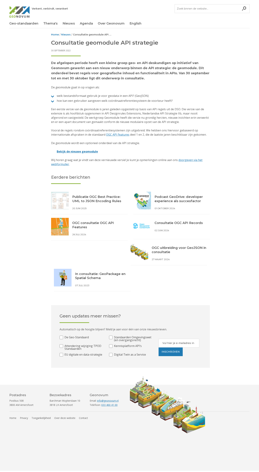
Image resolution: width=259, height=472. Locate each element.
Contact (83, 418)
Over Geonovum (111, 23)
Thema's (50, 23)
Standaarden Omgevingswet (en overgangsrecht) (132, 338)
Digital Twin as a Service (130, 354)
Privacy (24, 418)
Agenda (86, 23)
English (135, 23)
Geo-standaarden (23, 23)
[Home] (19, 12)
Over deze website (64, 418)
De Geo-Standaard (76, 337)
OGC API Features (117, 135)
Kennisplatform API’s (128, 346)
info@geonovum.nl (108, 400)
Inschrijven (171, 351)
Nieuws (69, 23)
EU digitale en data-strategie (83, 354)
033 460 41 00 (109, 405)
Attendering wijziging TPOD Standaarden (82, 347)
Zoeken (244, 8)
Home (12, 418)
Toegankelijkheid (41, 418)
